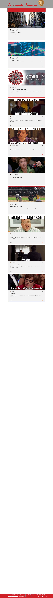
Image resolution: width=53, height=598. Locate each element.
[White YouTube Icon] (42, 596)
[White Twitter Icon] (38, 596)
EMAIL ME (32, 594)
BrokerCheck (32, 592)
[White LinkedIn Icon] (40, 596)
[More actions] (42, 57)
